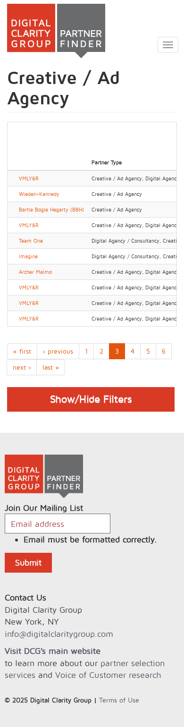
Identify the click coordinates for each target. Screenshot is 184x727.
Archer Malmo (35, 272)
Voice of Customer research (108, 675)
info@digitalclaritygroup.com (59, 634)
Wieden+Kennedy (39, 194)
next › (22, 367)
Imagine (28, 256)
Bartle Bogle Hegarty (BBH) (51, 209)
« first (22, 351)
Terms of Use (119, 700)
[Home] (52, 31)
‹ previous (58, 351)
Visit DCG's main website (52, 651)
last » (50, 367)
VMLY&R (29, 178)
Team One (31, 240)
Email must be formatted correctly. (90, 539)
